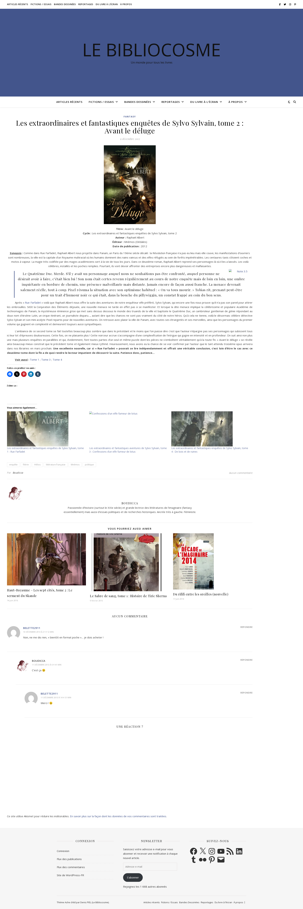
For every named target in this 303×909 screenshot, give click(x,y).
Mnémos (75, 464)
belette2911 (31, 628)
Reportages (85, 4)
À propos (126, 4)
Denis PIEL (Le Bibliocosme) (94, 902)
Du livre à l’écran (107, 4)
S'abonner (133, 877)
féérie (26, 464)
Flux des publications (69, 859)
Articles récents (17, 4)
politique (89, 464)
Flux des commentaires (71, 867)
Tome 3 (46, 359)
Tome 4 (57, 359)
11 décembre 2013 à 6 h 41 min (46, 664)
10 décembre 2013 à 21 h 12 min (38, 632)
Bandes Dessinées (65, 4)
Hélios (37, 464)
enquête (13, 464)
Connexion (63, 851)
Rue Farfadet (33, 302)
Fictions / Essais (41, 4)
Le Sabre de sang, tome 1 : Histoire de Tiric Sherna (128, 596)
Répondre (246, 627)
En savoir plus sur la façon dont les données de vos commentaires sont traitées (118, 816)
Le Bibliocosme (151, 49)
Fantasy (130, 116)
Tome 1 (34, 359)
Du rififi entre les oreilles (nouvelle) (200, 594)
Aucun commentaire (240, 473)
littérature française (55, 464)
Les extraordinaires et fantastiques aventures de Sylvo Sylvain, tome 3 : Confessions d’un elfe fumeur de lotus (128, 449)
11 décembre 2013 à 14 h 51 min (56, 697)
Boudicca (18, 472)
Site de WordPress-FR (70, 875)
